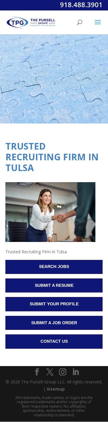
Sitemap (56, 389)
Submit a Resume (54, 285)
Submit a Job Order (54, 322)
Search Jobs (54, 266)
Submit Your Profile (54, 303)
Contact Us (54, 341)
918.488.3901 (81, 4)
